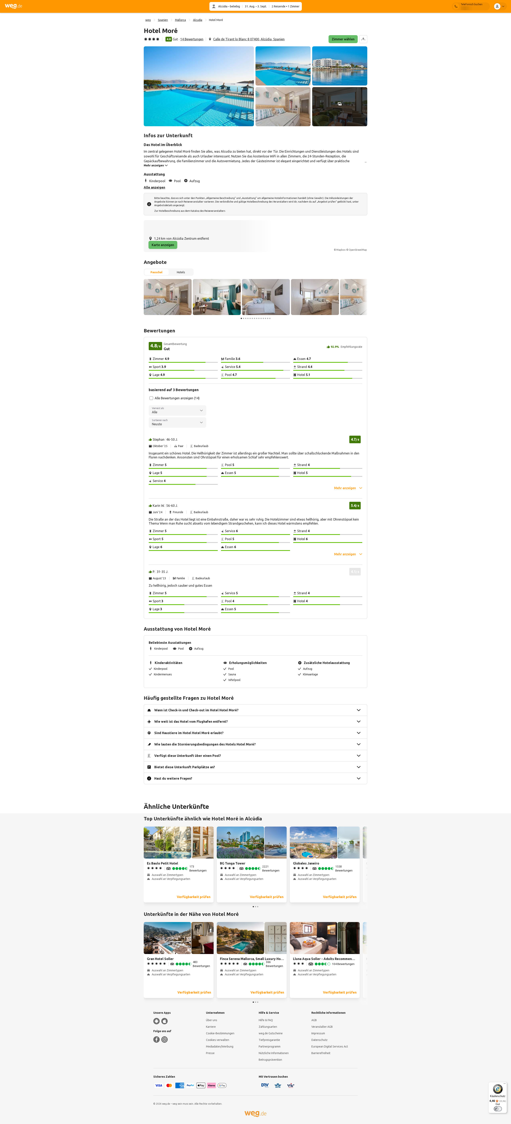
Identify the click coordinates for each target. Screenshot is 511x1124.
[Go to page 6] (252, 318)
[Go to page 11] (263, 318)
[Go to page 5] (250, 318)
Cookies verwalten (217, 1040)
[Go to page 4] (248, 318)
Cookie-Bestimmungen (220, 1033)
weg (148, 20)
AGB (314, 1020)
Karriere (211, 1026)
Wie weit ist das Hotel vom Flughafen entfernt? (191, 721)
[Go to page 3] (245, 318)
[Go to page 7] (254, 318)
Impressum (318, 1033)
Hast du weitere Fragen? (173, 778)
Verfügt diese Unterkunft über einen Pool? (187, 755)
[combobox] (177, 410)
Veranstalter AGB (322, 1026)
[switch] (498, 1108)
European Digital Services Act (329, 1046)
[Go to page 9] (258, 318)
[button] (199, 86)
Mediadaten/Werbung (219, 1046)
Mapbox (341, 249)
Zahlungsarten (268, 1026)
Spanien (163, 20)
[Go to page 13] (267, 318)
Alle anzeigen (154, 187)
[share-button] (363, 39)
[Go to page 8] (256, 318)
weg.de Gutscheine (271, 1033)
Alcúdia (222, 6)
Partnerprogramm (269, 1046)
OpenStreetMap (358, 249)
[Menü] (504, 1084)
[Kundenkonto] (500, 6)
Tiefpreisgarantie (269, 1040)
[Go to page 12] (265, 318)
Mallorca (180, 20)
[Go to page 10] (261, 318)
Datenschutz (319, 1040)
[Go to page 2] (243, 318)
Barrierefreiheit (320, 1053)
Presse (210, 1053)
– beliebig (233, 6)
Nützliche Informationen (274, 1053)
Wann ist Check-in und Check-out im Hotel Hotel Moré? (196, 710)
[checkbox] (151, 398)
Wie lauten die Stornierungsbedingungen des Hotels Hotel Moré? (205, 744)
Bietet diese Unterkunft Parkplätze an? (184, 767)
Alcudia (197, 20)
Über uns (211, 1020)
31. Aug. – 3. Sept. (256, 6)
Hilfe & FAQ (266, 1020)
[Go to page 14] (269, 318)
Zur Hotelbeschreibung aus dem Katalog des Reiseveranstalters (189, 211)
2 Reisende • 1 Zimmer (285, 6)
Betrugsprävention (270, 1059)
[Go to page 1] (241, 318)
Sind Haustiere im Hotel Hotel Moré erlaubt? (189, 733)
